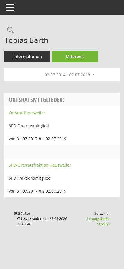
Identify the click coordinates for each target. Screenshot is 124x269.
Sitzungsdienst (98, 221)
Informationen (27, 56)
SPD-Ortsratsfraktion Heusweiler (40, 165)
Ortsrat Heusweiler (27, 112)
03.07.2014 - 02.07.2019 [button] (68, 74)
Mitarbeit (75, 56)
